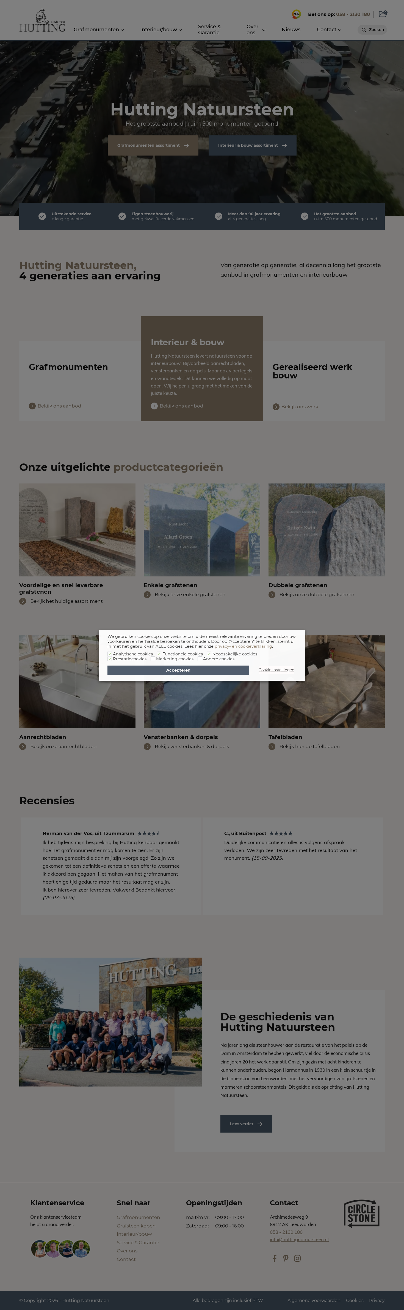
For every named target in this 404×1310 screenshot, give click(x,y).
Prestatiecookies (129, 659)
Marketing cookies (174, 659)
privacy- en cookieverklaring (243, 646)
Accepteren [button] (178, 670)
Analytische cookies (133, 654)
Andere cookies (218, 659)
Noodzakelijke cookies (234, 654)
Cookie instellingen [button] (276, 670)
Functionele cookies (182, 654)
